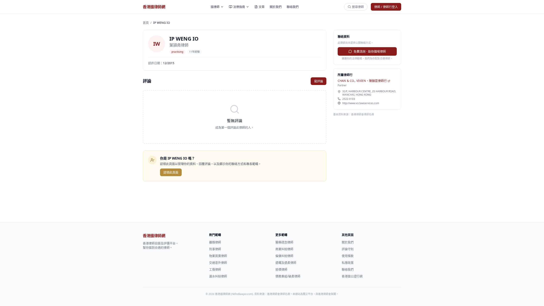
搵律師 (215, 7)
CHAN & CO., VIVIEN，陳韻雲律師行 (362, 81)
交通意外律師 (218, 263)
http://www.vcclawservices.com (360, 103)
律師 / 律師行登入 (386, 7)
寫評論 (318, 81)
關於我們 (276, 7)
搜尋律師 (358, 7)
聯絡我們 (293, 7)
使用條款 (348, 256)
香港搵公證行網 (352, 276)
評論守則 (348, 249)
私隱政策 (348, 263)
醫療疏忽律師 (284, 242)
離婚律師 (215, 242)
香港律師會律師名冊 (362, 114)
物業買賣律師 (218, 256)
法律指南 (239, 7)
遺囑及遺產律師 (285, 263)
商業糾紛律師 (284, 249)
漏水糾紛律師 (218, 276)
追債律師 (281, 269)
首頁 (146, 23)
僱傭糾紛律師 (284, 256)
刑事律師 (215, 249)
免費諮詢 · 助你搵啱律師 (370, 51)
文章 (262, 7)
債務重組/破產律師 (287, 276)
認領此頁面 (170, 172)
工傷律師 (215, 269)
